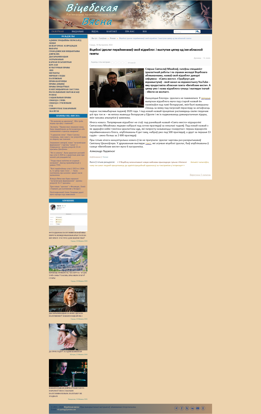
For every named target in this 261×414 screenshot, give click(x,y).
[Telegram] (176, 408)
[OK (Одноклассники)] (203, 408)
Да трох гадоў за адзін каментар (65, 352)
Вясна (96, 21)
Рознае (105, 157)
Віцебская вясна (71, 407)
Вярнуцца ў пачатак (200, 174)
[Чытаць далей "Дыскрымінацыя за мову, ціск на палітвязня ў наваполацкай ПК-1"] (68, 299)
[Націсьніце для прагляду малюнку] (117, 88)
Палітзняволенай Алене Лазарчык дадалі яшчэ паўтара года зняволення (66, 193)
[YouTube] (197, 408)
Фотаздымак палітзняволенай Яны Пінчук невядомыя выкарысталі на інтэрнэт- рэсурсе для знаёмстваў (67, 235)
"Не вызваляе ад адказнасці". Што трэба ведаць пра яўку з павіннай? (66, 122)
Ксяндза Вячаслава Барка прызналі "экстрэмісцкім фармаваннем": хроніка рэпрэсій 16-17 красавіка (66, 181)
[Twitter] (187, 408)
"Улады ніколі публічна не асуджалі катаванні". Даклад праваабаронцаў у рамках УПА (65, 163)
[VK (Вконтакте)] (192, 408)
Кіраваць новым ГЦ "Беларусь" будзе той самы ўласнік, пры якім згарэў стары (68, 275)
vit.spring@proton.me (66, 409)
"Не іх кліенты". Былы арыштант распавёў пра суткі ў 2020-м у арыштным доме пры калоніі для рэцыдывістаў (67, 155)
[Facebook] (181, 408)
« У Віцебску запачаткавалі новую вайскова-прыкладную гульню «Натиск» (152, 162)
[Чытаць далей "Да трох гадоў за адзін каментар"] (68, 337)
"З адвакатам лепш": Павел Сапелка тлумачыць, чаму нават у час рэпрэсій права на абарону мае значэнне (68, 137)
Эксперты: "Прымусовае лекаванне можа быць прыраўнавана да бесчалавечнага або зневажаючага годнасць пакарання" (67, 129)
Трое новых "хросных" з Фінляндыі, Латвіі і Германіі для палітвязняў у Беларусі (67, 188)
